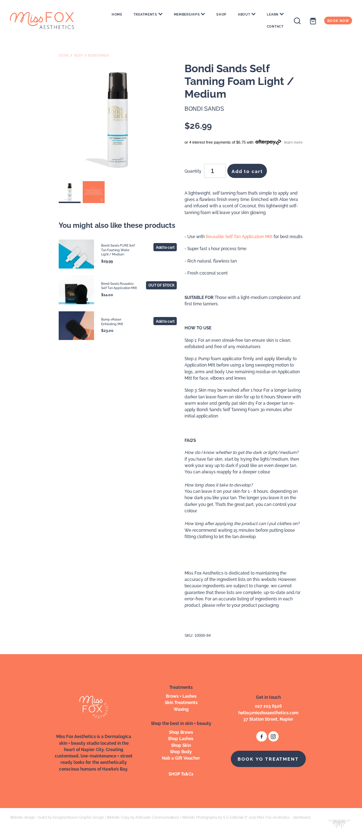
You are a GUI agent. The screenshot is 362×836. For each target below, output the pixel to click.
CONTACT (275, 26)
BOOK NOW (338, 20)
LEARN (273, 14)
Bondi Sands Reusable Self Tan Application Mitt (119, 285)
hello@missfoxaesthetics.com (268, 712)
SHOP (221, 14)
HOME (117, 14)
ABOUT (244, 14)
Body (78, 55)
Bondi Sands (98, 55)
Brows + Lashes (181, 696)
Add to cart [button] (247, 171)
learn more (293, 142)
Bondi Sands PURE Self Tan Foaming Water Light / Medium (118, 249)
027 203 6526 (268, 706)
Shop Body (181, 751)
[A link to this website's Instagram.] (273, 736)
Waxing (181, 709)
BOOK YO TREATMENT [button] (268, 758)
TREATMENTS (146, 14)
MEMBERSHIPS (187, 14)
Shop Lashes (181, 738)
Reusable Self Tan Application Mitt (239, 236)
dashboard (301, 817)
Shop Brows (181, 732)
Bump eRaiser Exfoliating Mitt (112, 321)
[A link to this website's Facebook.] (261, 736)
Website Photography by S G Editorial (212, 817)
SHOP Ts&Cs (181, 774)
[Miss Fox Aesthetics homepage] (44, 20)
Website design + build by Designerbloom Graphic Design (57, 817)
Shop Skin (181, 745)
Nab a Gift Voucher (181, 758)
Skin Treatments (181, 702)
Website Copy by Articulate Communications (143, 817)
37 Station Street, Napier (268, 719)
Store (64, 55)
